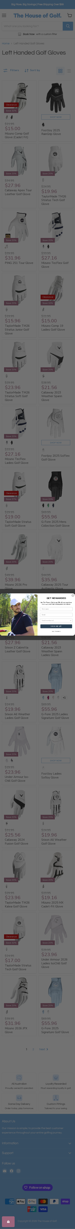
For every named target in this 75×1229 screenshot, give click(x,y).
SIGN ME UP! (56, 626)
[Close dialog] (73, 595)
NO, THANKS (56, 631)
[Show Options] (71, 620)
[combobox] (56, 620)
